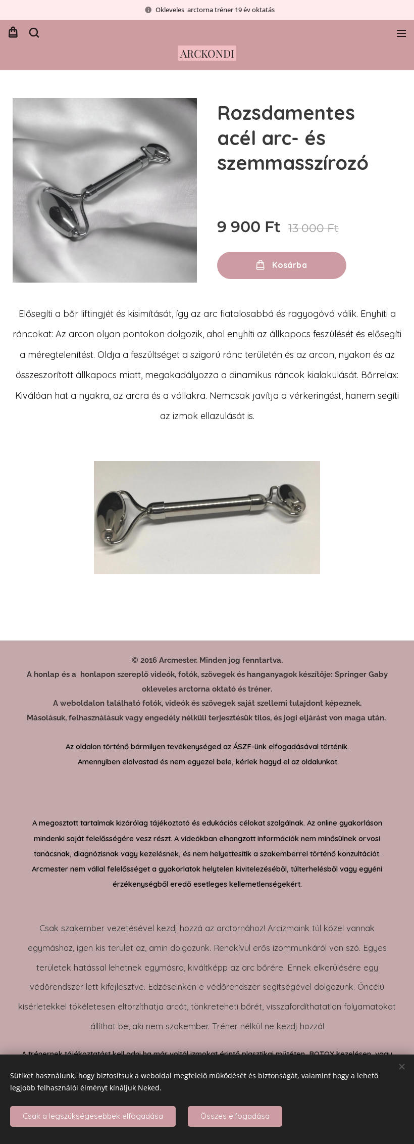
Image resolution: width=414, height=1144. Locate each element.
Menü (401, 33)
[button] (33, 32)
